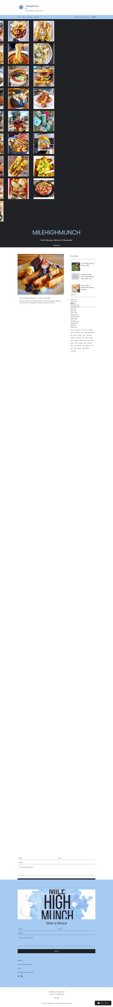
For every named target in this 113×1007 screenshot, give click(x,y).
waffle (75, 348)
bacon (82, 332)
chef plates (89, 335)
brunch (80, 335)
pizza (83, 345)
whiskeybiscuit (85, 348)
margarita (89, 343)
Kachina (90, 330)
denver (87, 337)
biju (71, 335)
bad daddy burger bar (90, 332)
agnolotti (73, 332)
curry (83, 337)
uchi (72, 348)
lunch (85, 343)
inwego (72, 343)
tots (93, 345)
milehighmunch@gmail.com (81, 17)
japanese (81, 343)
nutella (79, 345)
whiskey (79, 348)
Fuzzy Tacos (85, 330)
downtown (76, 340)
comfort (72, 337)
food (88, 340)
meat (76, 345)
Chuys (72, 330)
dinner (91, 337)
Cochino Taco (77, 330)
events (84, 340)
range (86, 345)
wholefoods (73, 351)
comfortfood (78, 337)
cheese (84, 335)
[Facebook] (92, 17)
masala (72, 345)
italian (76, 343)
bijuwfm (75, 335)
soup (90, 345)
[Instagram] (94, 17)
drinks (80, 340)
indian (91, 340)
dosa (72, 340)
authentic (78, 332)
